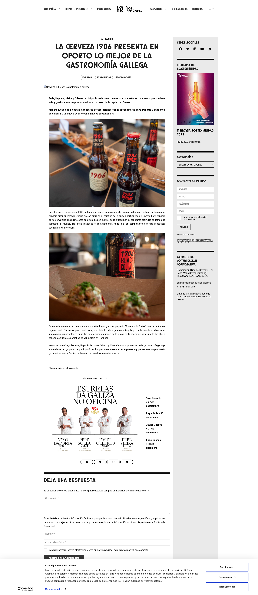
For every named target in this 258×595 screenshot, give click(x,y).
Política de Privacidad (184, 242)
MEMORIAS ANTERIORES (189, 141)
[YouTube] (202, 49)
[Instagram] (209, 49)
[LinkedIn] (194, 49)
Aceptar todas (227, 567)
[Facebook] (180, 49)
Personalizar (225, 577)
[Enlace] (129, 9)
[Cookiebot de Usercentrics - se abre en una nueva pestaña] (25, 589)
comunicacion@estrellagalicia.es (194, 282)
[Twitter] (187, 49)
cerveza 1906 (75, 212)
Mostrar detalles (53, 589)
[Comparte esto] (86, 462)
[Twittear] (100, 462)
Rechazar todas (227, 586)
